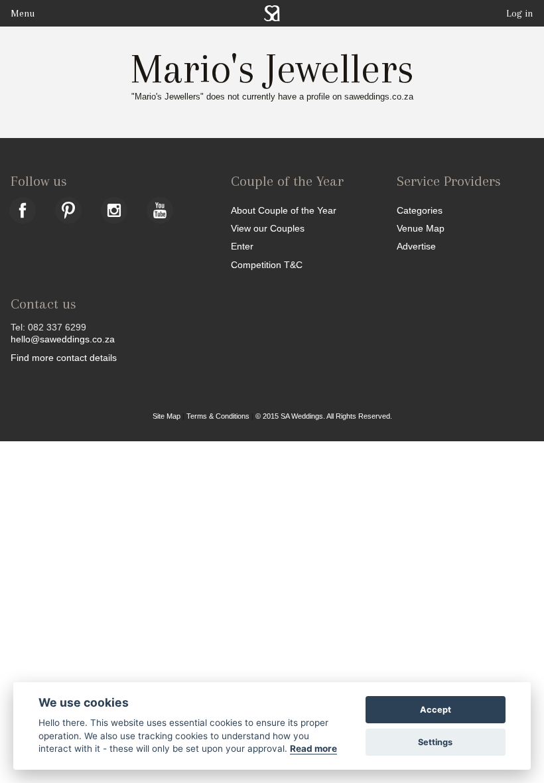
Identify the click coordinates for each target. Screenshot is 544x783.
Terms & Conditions (217, 416)
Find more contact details (64, 357)
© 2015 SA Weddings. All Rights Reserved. (323, 416)
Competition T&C (267, 264)
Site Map (166, 416)
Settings (435, 742)
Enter (242, 246)
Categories (419, 210)
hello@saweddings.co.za (63, 339)
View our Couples (268, 228)
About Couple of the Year (283, 210)
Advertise (416, 246)
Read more (313, 748)
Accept (435, 710)
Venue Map (420, 228)
